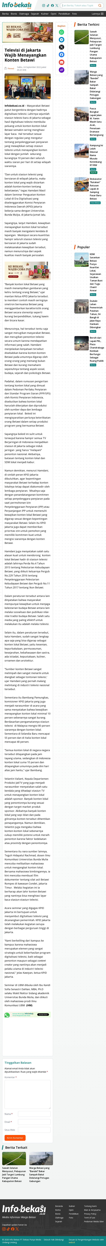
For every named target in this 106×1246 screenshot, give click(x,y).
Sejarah (35, 13)
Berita (5, 13)
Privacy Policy (90, 1213)
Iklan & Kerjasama (92, 1210)
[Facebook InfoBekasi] (52, 5)
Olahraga (24, 13)
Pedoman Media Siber (94, 1221)
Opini (53, 13)
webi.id (72, 1242)
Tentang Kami (90, 1206)
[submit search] (99, 5)
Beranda (59, 1206)
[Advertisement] (28, 1037)
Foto (74, 13)
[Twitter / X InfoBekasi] (56, 5)
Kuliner (45, 13)
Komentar (11, 1077)
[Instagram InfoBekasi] (43, 5)
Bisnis (14, 13)
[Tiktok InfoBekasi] (48, 5)
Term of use (89, 1217)
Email (8, 1121)
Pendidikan (64, 13)
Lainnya (96, 13)
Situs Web (10, 1129)
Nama (9, 1113)
